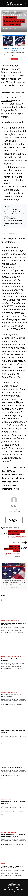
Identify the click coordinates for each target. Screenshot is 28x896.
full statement (8, 242)
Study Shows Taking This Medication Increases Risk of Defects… (13, 835)
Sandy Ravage (14, 509)
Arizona (5, 467)
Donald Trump (8, 471)
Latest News (14, 536)
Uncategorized (14, 832)
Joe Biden (6, 100)
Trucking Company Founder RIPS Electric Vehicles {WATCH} (12, 867)
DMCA (17, 887)
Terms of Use (11, 887)
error (14, 474)
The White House (14, 620)
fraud (21, 474)
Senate (5, 485)
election (6, 474)
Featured (13, 13)
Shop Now (14, 59)
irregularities (18, 478)
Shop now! (21, 584)
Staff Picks (19, 536)
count (22, 467)
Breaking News (6, 13)
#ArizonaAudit (11, 218)
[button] (2, 3)
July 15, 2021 (8, 225)
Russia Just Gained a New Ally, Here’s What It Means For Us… (13, 624)
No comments (12, 539)
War (18, 620)
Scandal (12, 656)
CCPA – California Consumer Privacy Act (13, 889)
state (13, 485)
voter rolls (19, 489)
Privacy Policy (14, 891)
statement (7, 489)
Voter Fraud (19, 13)
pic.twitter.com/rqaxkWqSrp (13, 220)
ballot (14, 467)
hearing (5, 478)
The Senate (24, 536)
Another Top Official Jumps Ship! (11, 767)
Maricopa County (10, 481)
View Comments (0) (14, 520)
